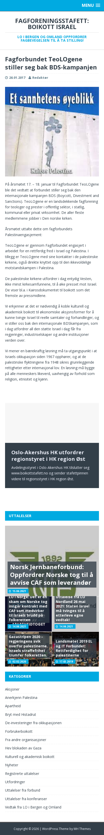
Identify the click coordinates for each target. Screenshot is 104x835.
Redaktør (40, 77)
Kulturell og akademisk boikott (30, 756)
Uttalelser (20, 515)
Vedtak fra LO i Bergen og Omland (33, 807)
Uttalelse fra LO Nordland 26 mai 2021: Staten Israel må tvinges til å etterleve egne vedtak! (72, 608)
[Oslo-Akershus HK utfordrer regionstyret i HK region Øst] (52, 423)
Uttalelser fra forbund (22, 790)
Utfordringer (15, 781)
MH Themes (82, 829)
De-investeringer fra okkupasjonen (33, 722)
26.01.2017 (17, 77)
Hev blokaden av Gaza (23, 748)
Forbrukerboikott (19, 731)
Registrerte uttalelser (22, 773)
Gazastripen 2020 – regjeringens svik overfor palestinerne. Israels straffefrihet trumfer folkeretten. (28, 645)
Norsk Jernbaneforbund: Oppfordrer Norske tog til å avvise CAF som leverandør (51, 575)
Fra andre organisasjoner (25, 739)
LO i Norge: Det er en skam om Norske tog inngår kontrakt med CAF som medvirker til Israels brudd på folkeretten (28, 608)
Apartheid (13, 705)
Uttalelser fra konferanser (26, 798)
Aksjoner (12, 689)
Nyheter (11, 765)
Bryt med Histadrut (20, 714)
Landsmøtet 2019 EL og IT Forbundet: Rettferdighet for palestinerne (74, 648)
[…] (13, 496)
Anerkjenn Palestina (21, 697)
